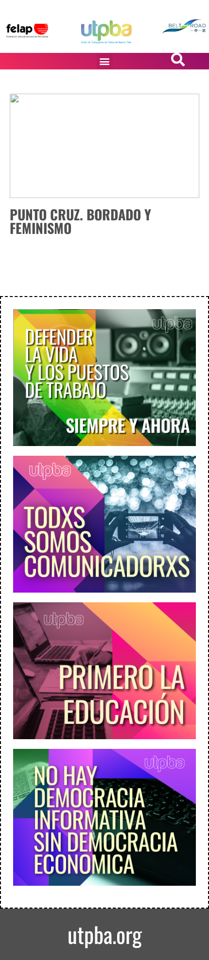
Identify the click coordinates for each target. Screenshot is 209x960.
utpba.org (105, 934)
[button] (105, 61)
